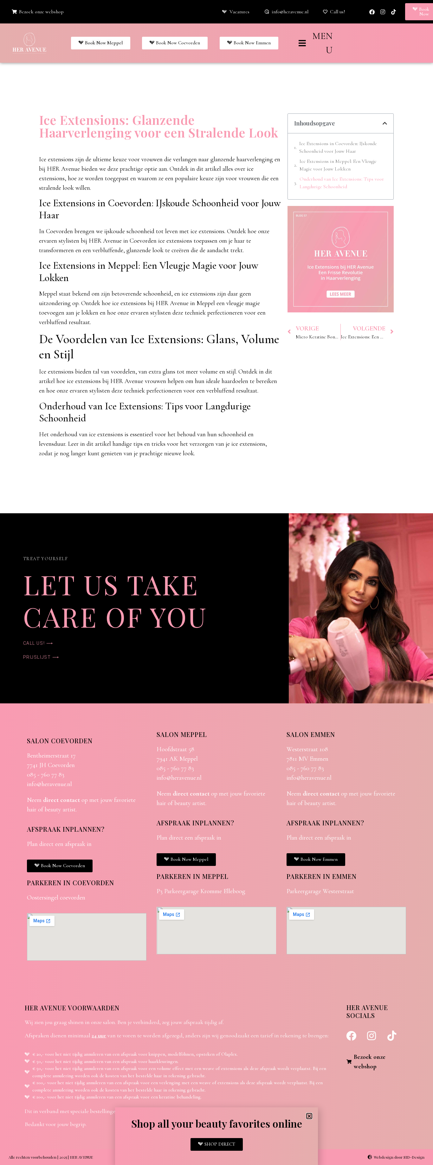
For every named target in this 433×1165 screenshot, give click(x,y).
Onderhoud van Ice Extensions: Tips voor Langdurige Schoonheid (342, 183)
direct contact (61, 800)
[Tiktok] (393, 11)
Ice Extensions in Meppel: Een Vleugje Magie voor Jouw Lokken (338, 165)
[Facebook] (371, 11)
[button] (385, 123)
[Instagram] (382, 11)
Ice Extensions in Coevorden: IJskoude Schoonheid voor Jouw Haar (338, 147)
